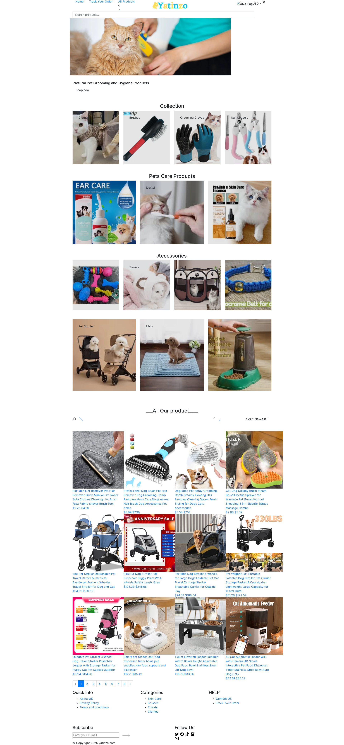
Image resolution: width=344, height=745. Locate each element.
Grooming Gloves (192, 117)
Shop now (82, 90)
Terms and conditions (94, 707)
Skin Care (154, 698)
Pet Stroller (86, 326)
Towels (134, 267)
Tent (183, 267)
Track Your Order (227, 703)
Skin (217, 187)
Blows (218, 326)
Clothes (153, 711)
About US (86, 698)
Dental (150, 187)
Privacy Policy (89, 703)
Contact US (224, 698)
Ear (80, 187)
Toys (81, 267)
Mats (149, 326)
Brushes (134, 117)
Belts (234, 267)
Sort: (256, 419)
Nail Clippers (239, 117)
